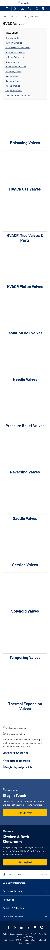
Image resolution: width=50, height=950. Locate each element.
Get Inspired (25, 862)
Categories (15, 17)
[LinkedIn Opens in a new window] (21, 927)
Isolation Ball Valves (14, 57)
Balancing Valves (13, 38)
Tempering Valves (13, 90)
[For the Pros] (15, 8)
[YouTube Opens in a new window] (35, 927)
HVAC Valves (35, 17)
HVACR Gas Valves (13, 42)
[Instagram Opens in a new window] (41, 927)
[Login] (22, 8)
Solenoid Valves (12, 85)
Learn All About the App (15, 752)
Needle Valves (12, 62)
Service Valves (12, 81)
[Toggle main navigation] (7, 8)
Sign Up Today (25, 812)
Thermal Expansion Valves (17, 95)
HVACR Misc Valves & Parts (17, 47)
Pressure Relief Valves (15, 66)
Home (5, 17)
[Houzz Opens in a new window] (28, 927)
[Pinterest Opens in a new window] (15, 927)
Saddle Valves (11, 76)
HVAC (25, 17)
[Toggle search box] (29, 8)
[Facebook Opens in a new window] (8, 927)
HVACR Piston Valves (15, 52)
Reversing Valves (13, 71)
